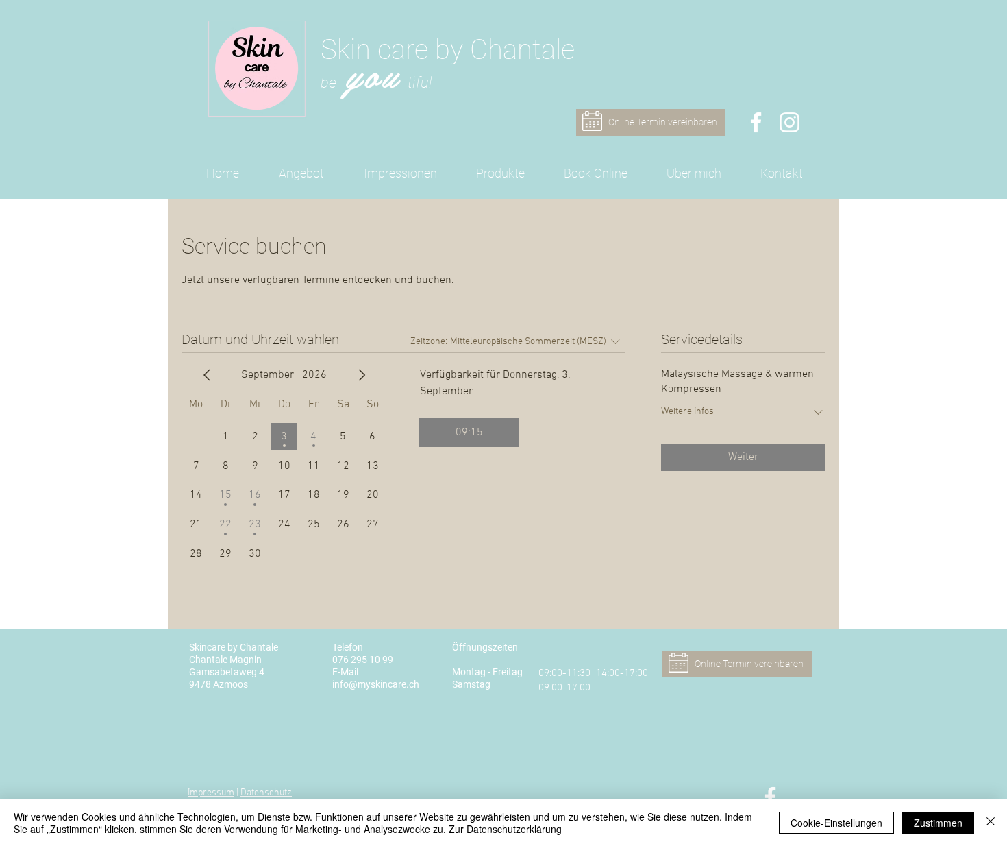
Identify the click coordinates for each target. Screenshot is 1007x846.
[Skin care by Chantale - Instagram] (789, 122)
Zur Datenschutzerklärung (505, 829)
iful (422, 82)
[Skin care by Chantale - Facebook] (756, 122)
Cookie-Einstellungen (836, 823)
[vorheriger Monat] (207, 375)
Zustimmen (938, 823)
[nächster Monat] (361, 375)
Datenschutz (266, 793)
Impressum (211, 793)
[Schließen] (990, 822)
